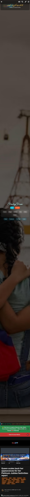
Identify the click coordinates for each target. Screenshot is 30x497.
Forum (4, 211)
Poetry (25, 211)
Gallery (15, 211)
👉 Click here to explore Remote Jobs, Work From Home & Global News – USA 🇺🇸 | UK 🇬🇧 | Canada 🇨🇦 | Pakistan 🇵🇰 (14, 429)
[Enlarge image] (8, 495)
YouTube (18, 219)
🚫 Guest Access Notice (13, 434)
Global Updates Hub (15, 456)
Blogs (10, 211)
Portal (6, 219)
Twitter (24, 219)
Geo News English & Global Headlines (14, 455)
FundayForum (15, 204)
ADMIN (8, 456)
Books (15, 215)
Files (20, 211)
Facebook (12, 219)
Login (12, 207)
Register (17, 207)
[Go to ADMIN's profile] (2, 490)
